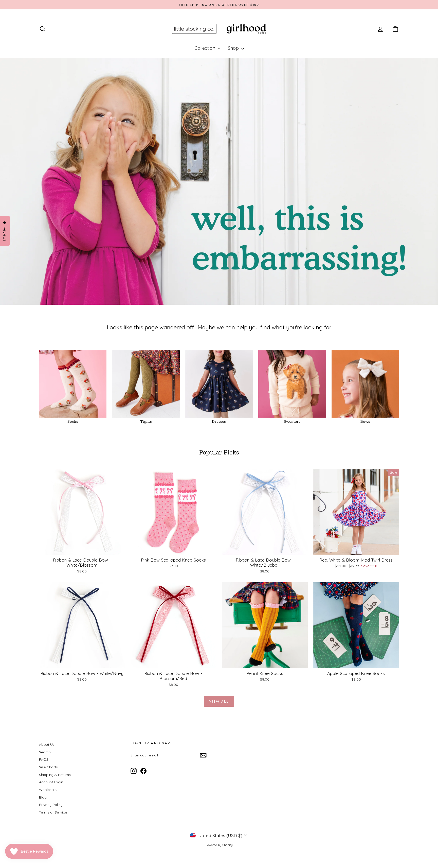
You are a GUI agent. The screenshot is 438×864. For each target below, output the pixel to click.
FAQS (43, 759)
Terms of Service (53, 812)
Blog (43, 797)
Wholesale (48, 789)
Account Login (51, 782)
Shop (234, 48)
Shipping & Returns (55, 774)
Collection (205, 48)
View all (219, 701)
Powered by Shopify (219, 845)
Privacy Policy (51, 804)
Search (45, 752)
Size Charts (48, 767)
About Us (46, 744)
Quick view (82, 549)
